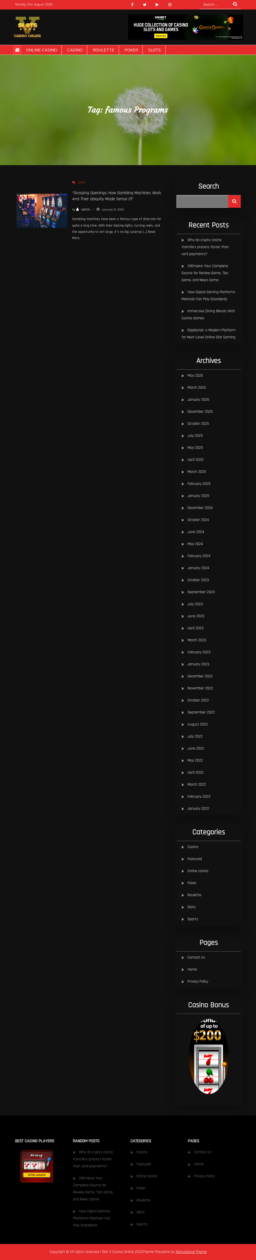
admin (85, 209)
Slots (154, 49)
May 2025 (195, 447)
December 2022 (200, 676)
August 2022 (198, 724)
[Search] (234, 201)
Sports (193, 919)
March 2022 (197, 784)
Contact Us (196, 957)
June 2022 (196, 748)
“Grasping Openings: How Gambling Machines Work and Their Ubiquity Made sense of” (116, 195)
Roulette (103, 49)
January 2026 (198, 399)
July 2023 (195, 604)
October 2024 (198, 519)
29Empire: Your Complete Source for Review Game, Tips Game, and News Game (205, 273)
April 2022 (196, 772)
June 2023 (196, 616)
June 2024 (196, 532)
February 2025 (199, 483)
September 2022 (201, 712)
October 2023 (198, 580)
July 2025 (195, 435)
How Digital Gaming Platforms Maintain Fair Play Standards (91, 1218)
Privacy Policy (198, 981)
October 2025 (198, 423)
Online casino (41, 49)
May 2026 (195, 375)
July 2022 (195, 736)
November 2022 (200, 688)
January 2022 (198, 808)
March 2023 (197, 640)
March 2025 (197, 471)
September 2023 (201, 592)
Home (192, 969)
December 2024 (200, 507)
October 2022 (198, 700)
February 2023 (199, 652)
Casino (74, 49)
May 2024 (195, 544)
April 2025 (196, 459)
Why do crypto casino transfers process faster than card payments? (205, 247)
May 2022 (195, 760)
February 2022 (199, 796)
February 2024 (199, 556)
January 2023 (198, 664)
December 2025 (200, 411)
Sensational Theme (191, 1251)
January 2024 (198, 568)
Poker (131, 49)
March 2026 (197, 387)
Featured (195, 859)
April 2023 (196, 628)
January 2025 (198, 495)
